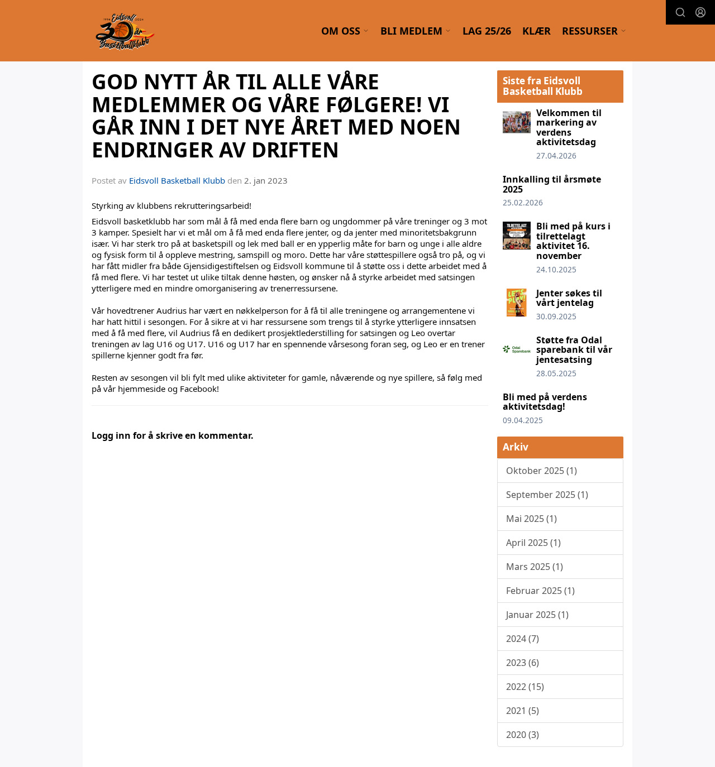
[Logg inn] (700, 12)
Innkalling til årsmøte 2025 (552, 184)
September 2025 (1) (547, 494)
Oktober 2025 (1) (541, 470)
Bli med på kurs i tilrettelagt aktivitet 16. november (573, 241)
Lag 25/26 (487, 30)
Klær (536, 30)
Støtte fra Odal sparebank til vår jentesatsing (574, 350)
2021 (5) (522, 710)
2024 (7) (522, 638)
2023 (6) (522, 662)
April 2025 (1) (533, 542)
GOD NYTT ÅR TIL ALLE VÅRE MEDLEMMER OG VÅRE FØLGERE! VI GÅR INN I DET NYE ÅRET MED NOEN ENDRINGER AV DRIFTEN (276, 116)
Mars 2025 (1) (534, 566)
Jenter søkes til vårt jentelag (569, 298)
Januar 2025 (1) (537, 614)
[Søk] (680, 12)
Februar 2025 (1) (540, 590)
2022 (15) (525, 686)
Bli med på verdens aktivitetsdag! (545, 402)
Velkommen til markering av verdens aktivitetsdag (569, 127)
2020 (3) (522, 734)
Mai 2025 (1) (531, 518)
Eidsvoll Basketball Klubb (177, 180)
